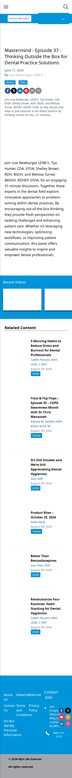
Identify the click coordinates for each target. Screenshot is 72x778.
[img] (36, 7)
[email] (32, 91)
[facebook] (8, 91)
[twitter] (14, 91)
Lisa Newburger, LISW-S (26, 75)
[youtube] (61, 717)
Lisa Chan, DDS (40, 565)
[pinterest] (26, 91)
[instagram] (68, 724)
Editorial (35, 695)
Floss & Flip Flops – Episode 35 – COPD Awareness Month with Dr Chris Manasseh (45, 407)
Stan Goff (37, 478)
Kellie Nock (38, 522)
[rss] (68, 717)
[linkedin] (20, 91)
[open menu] (6, 7)
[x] (68, 710)
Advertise (23, 695)
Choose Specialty (18, 18)
